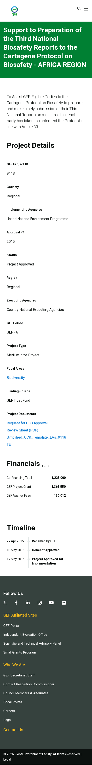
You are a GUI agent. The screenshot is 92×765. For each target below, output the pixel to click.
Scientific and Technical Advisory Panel (32, 643)
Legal (7, 719)
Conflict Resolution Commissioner (28, 684)
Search (79, 8)
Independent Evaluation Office (25, 634)
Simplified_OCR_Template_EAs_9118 (36, 437)
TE (9, 444)
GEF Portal (11, 625)
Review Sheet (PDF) (22, 430)
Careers (9, 710)
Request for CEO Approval (27, 423)
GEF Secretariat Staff (19, 675)
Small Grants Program (19, 652)
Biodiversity (16, 377)
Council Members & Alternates (25, 693)
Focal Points (12, 702)
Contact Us (13, 730)
